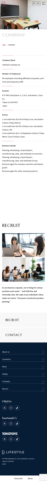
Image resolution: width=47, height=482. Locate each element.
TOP (3, 45)
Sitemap (30, 478)
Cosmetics (6, 359)
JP (34, 3)
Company (6, 381)
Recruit (5, 388)
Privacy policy (18, 478)
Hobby (5, 374)
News (4, 366)
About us (6, 351)
